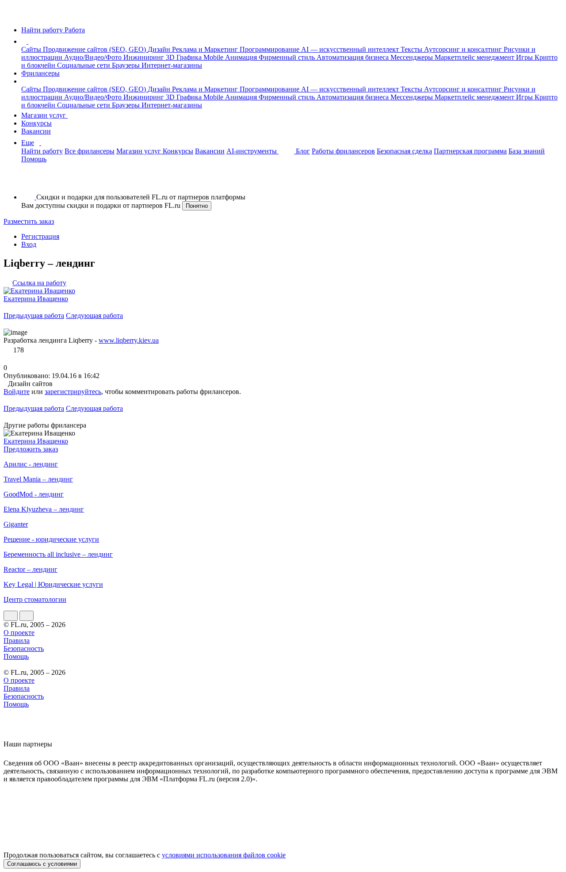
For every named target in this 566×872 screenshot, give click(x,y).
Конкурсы (36, 123)
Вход (28, 244)
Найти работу (42, 151)
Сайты (32, 49)
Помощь (33, 159)
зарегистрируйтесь (73, 391)
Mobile (214, 57)
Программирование (270, 49)
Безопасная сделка (404, 151)
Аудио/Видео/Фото (93, 57)
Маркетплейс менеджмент (475, 57)
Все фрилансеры (90, 151)
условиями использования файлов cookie (224, 855)
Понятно (197, 206)
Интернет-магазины (172, 65)
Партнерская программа (470, 151)
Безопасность (24, 648)
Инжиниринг (144, 57)
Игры (525, 57)
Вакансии (36, 131)
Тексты (412, 49)
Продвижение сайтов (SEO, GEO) (95, 49)
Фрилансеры (40, 73)
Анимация (242, 57)
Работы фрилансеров (343, 151)
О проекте (19, 632)
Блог (303, 151)
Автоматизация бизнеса (353, 57)
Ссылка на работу (39, 283)
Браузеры (127, 65)
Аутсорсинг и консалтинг (464, 49)
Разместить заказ (29, 221)
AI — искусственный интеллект (351, 49)
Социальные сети (84, 65)
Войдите (17, 391)
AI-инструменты (252, 151)
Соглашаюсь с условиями (42, 864)
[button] (29, 41)
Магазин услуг (44, 115)
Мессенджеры (412, 57)
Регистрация (40, 236)
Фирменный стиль (288, 57)
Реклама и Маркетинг (206, 49)
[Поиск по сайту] (28, 182)
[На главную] (12, 15)
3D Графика (184, 57)
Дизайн (160, 49)
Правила (17, 640)
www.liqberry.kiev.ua (129, 340)
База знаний (527, 151)
